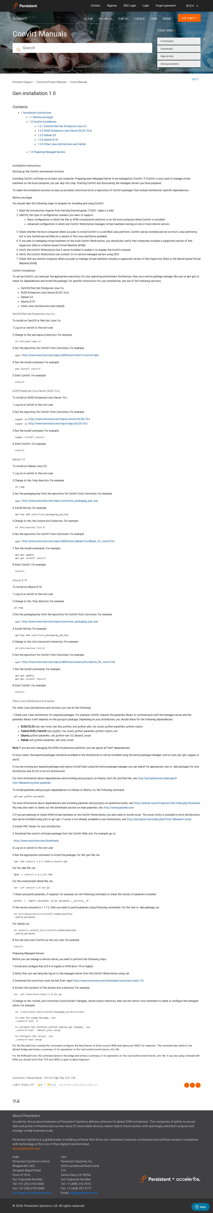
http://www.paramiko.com (119, 807)
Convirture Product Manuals (51, 82)
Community (167, 41)
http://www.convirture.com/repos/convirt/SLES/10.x (59, 419)
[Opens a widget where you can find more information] (200, 1207)
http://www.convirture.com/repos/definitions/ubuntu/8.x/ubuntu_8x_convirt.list (68, 662)
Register (112, 5)
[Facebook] (186, 1085)
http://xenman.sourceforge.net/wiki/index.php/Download (167, 803)
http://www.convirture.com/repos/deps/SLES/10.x (58, 423)
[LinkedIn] (198, 1085)
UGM (154, 18)
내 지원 (88, 18)
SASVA (167, 18)
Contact (95, 5)
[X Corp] (192, 1085)
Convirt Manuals (78, 82)
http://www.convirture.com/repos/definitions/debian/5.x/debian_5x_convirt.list (68, 541)
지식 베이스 (105, 18)
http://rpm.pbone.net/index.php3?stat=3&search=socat (159, 819)
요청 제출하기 (189, 18)
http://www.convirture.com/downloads (36, 840)
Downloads (167, 48)
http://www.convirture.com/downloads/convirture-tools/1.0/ (108, 980)
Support (19, 18)
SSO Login (129, 5)
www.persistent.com (26, 1148)
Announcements (170, 63)
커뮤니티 (123, 18)
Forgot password (166, 5)
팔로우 (195, 79)
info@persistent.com (83, 1193)
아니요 (53, 1084)
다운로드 (140, 18)
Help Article (167, 56)
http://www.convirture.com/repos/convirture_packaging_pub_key (60, 500)
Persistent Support (22, 82)
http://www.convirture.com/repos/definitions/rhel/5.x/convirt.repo (60, 355)
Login (145, 5)
